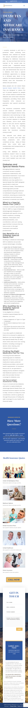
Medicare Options (8, 503)
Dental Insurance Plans (9, 525)
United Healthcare (8, 548)
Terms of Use (20, 706)
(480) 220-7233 (14, 647)
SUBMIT (19, 629)
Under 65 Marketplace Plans (11, 481)
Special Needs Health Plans (12, 88)
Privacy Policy (13, 706)
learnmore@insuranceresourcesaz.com (14, 652)
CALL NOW (14, 579)
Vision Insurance (7, 570)
